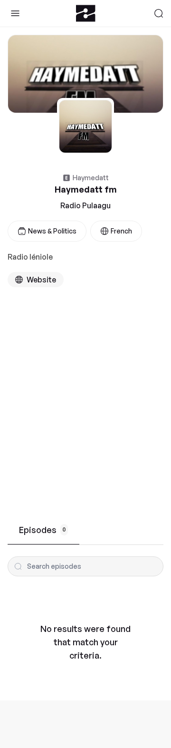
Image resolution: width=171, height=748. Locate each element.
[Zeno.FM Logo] (85, 13)
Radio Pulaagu (85, 205)
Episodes (42, 530)
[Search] (158, 13)
